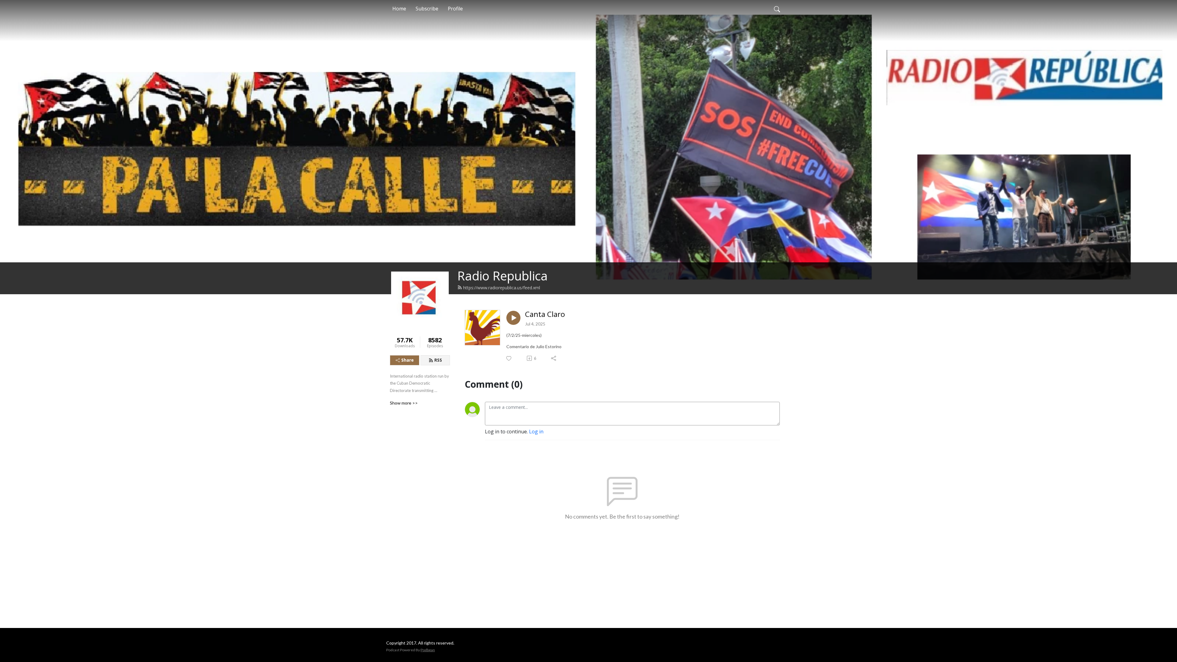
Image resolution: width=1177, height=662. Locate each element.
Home (399, 8)
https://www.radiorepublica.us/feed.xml (501, 288)
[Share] (554, 358)
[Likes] (509, 358)
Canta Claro (545, 314)
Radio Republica (502, 275)
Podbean (428, 650)
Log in (536, 431)
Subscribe (427, 8)
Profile (455, 8)
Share (407, 360)
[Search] (777, 8)
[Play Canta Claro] (513, 318)
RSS (438, 360)
